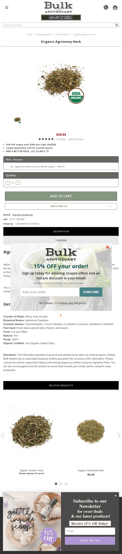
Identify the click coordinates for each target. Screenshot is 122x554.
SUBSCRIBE (91, 292)
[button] (61, 266)
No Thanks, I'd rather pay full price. (62, 303)
